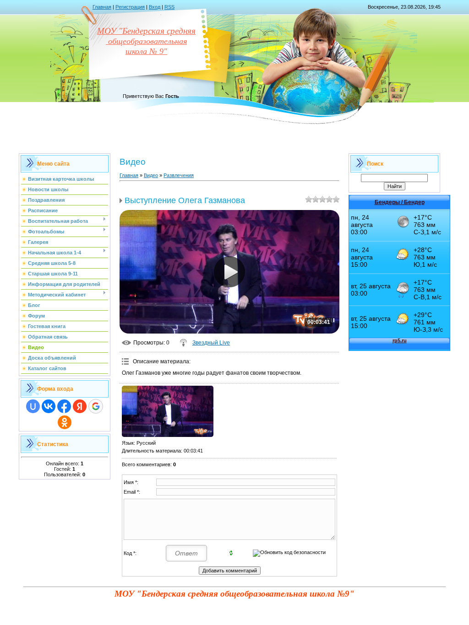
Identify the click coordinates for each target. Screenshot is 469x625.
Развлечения (179, 175)
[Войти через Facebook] (64, 406)
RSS (169, 7)
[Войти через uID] (33, 406)
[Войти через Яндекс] (80, 406)
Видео (151, 175)
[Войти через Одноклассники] (64, 422)
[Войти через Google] (95, 406)
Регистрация (130, 7)
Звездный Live (211, 342)
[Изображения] (167, 411)
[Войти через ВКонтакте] (48, 406)
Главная (102, 7)
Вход (154, 7)
